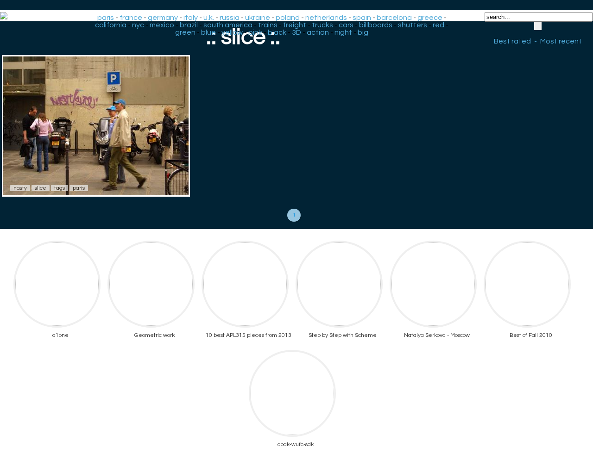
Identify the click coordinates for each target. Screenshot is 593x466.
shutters (412, 25)
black (277, 32)
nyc (138, 25)
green (185, 32)
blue (208, 32)
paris (105, 17)
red (438, 25)
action (318, 32)
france (131, 17)
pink (255, 32)
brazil (189, 25)
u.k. (208, 17)
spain (362, 17)
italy (190, 17)
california (110, 25)
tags (59, 188)
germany (163, 17)
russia (230, 17)
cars (346, 25)
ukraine (257, 17)
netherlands (326, 17)
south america (227, 25)
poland (288, 17)
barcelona (394, 17)
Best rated (512, 41)
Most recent (561, 41)
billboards (375, 25)
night (343, 32)
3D (296, 32)
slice (40, 188)
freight (294, 25)
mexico (162, 25)
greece (429, 17)
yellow (232, 32)
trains (268, 25)
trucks (322, 25)
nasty (20, 188)
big (363, 32)
